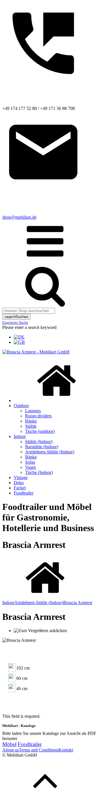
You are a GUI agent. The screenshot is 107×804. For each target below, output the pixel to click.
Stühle (31, 426)
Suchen (16, 317)
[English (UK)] (19, 342)
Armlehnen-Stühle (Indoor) (49, 451)
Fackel (20, 487)
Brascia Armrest (77, 602)
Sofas (30, 462)
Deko (19, 482)
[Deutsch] (19, 337)
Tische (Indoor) (39, 472)
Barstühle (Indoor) (41, 446)
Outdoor (21, 405)
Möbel (9, 744)
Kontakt (65, 749)
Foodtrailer (23, 493)
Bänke (31, 421)
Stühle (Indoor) (39, 441)
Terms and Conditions (38, 749)
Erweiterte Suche (15, 322)
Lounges (33, 410)
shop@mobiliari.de (19, 217)
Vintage (21, 477)
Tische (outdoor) (40, 431)
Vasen (30, 467)
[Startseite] (56, 400)
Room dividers (38, 415)
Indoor (20, 436)
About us (10, 749)
